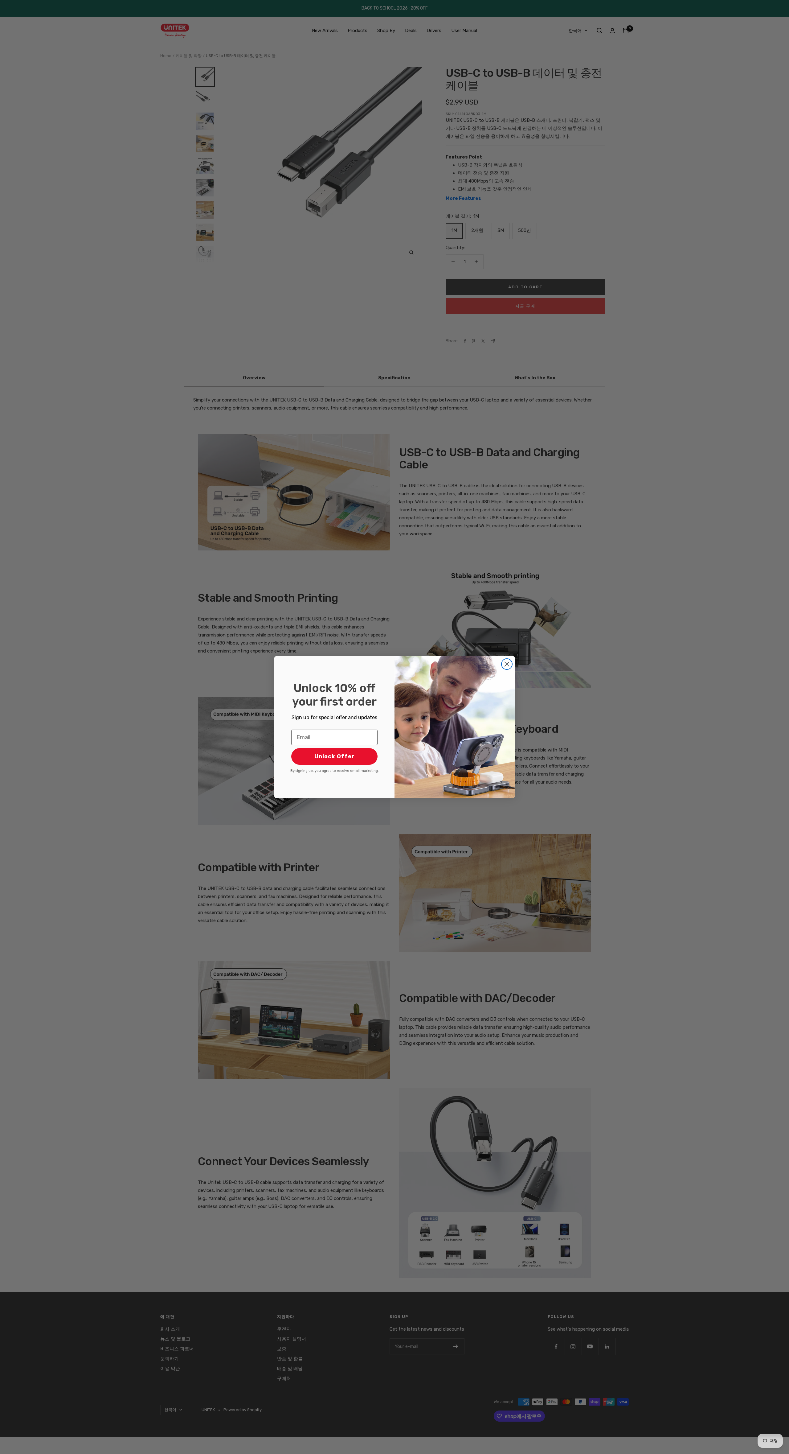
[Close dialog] (506, 664)
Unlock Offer (334, 756)
